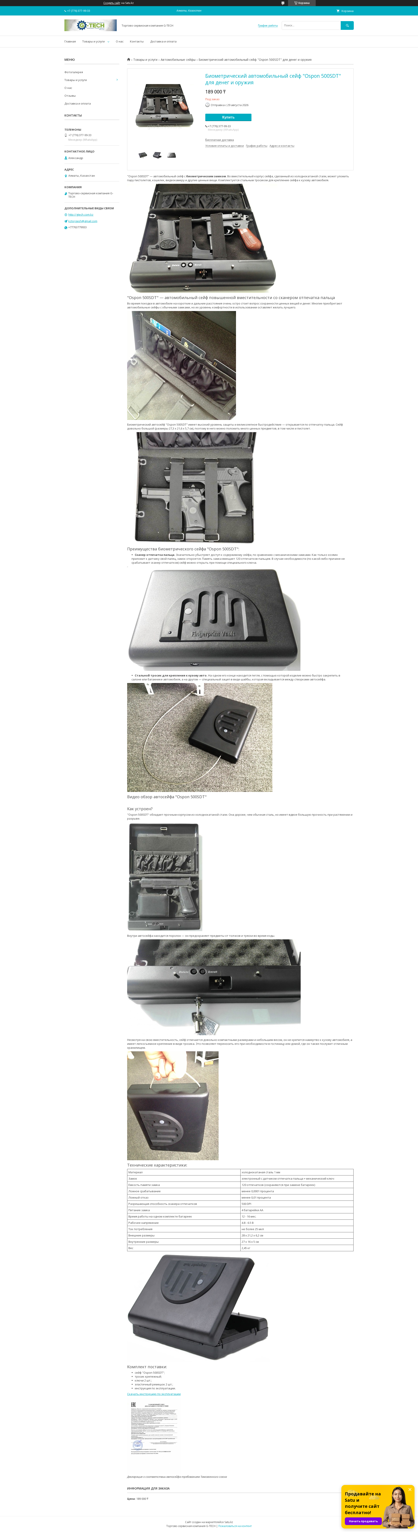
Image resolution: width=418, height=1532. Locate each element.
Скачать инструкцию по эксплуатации (154, 1394)
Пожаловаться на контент (235, 1526)
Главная (70, 41)
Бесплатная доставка (219, 140)
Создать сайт (111, 3)
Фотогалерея (73, 72)
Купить (228, 117)
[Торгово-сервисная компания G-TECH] (90, 30)
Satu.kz (228, 1522)
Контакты (137, 41)
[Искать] (347, 25)
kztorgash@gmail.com (82, 221)
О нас (119, 41)
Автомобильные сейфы (178, 59)
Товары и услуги (93, 41)
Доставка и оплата (163, 41)
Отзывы (70, 96)
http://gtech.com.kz (80, 214)
